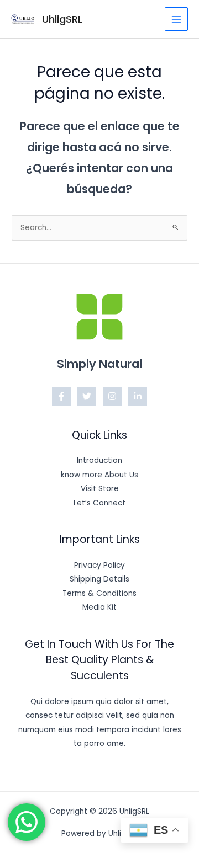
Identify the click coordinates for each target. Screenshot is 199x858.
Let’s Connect (99, 503)
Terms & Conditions (99, 593)
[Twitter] (86, 396)
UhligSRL (62, 19)
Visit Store (100, 488)
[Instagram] (112, 396)
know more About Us (99, 475)
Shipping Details (99, 579)
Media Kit (99, 607)
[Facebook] (61, 396)
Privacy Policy (99, 565)
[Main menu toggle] (176, 19)
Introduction (99, 460)
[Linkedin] (137, 396)
